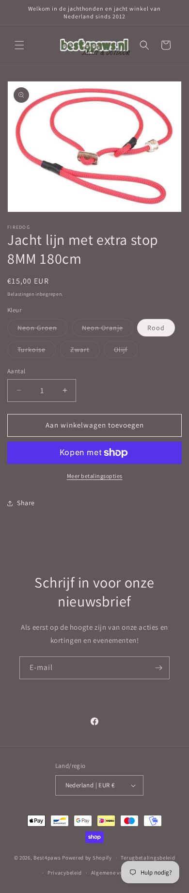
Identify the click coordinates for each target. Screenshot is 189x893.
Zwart (85, 351)
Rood (156, 327)
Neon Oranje (107, 329)
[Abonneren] (158, 667)
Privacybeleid (64, 872)
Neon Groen (42, 329)
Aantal (16, 371)
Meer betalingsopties (95, 475)
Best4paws (47, 857)
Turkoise (36, 351)
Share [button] (26, 502)
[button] (19, 45)
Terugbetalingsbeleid (148, 857)
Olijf (126, 351)
